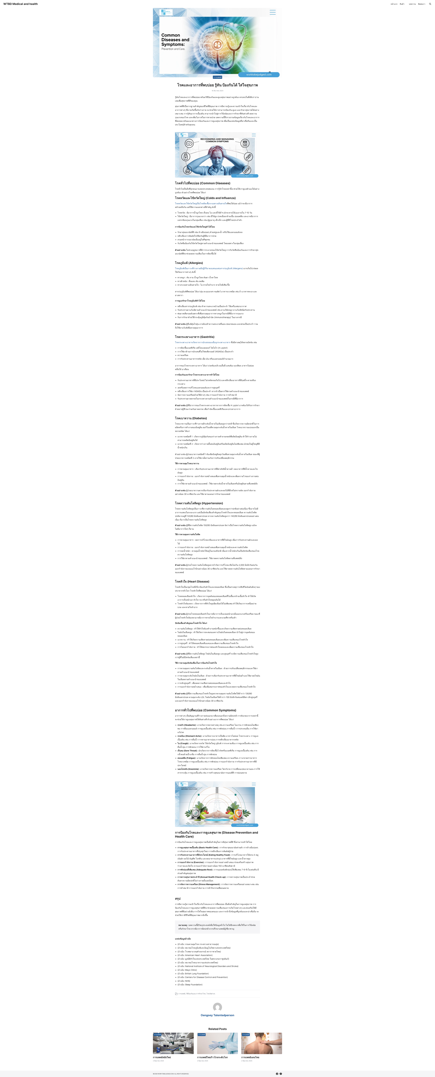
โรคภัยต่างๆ (211, 994)
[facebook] (277, 1073)
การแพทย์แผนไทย (250, 1057)
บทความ (412, 4)
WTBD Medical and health (20, 4)
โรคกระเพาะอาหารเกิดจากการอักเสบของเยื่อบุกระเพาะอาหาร (202, 342)
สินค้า (402, 4)
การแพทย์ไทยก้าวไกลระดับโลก (212, 1057)
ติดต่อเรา (421, 4)
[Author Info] (217, 1011)
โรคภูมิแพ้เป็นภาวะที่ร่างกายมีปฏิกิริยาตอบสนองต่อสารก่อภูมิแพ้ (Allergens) (209, 268)
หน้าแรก (394, 4)
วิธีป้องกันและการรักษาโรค (196, 994)
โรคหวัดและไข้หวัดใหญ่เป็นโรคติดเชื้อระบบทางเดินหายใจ (201, 203)
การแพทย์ (217, 77)
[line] (280, 1073)
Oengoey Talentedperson (217, 1015)
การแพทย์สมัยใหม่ (162, 1057)
